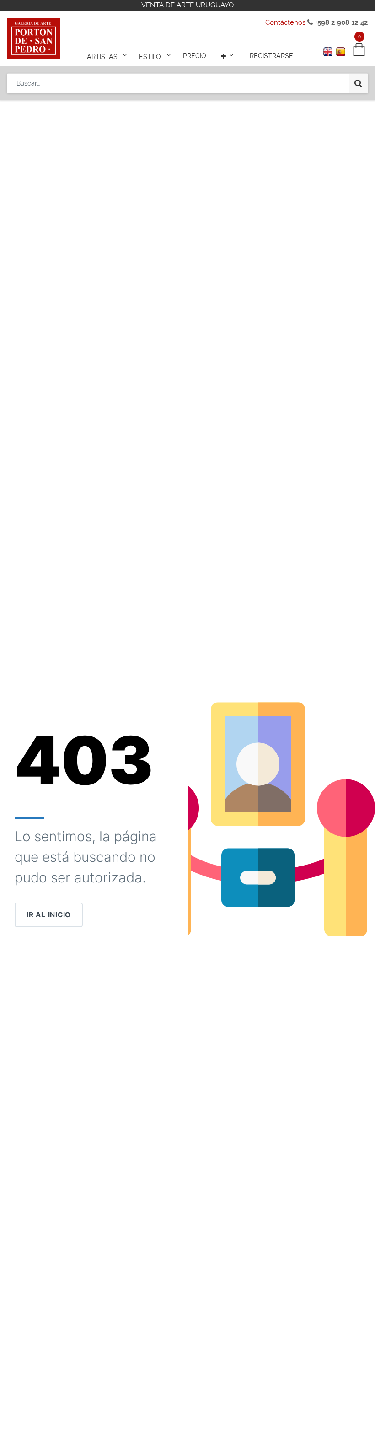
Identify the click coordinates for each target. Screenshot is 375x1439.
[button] (228, 56)
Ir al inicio (49, 914)
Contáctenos (285, 22)
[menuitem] (195, 56)
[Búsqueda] (358, 83)
